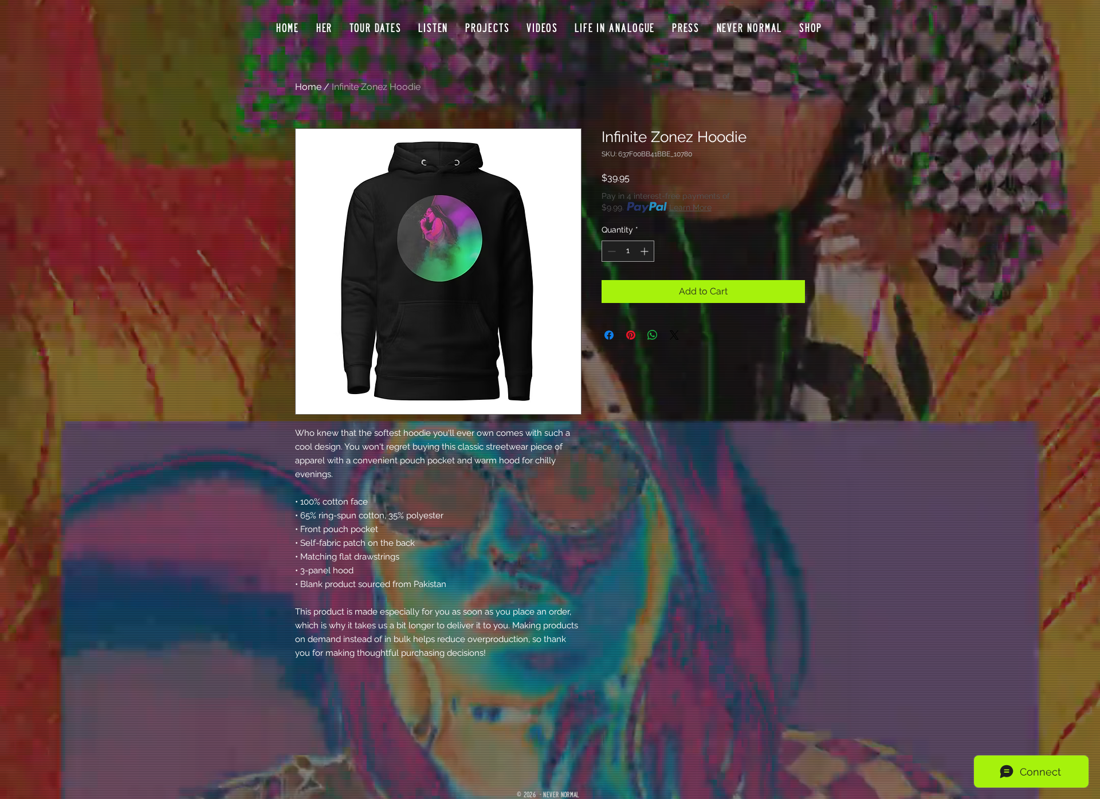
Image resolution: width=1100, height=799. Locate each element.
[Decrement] (610, 251)
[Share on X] (674, 335)
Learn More (690, 207)
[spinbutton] (628, 251)
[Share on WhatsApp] (652, 335)
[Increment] (645, 251)
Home (308, 86)
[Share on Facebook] (609, 335)
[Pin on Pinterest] (631, 335)
